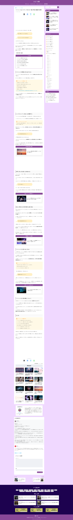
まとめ (47, 101)
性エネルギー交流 (50, 46)
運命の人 (52, 491)
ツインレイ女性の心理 (34, 491)
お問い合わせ (32, 517)
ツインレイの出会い (41, 491)
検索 (58, 7)
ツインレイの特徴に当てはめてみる (50, 93)
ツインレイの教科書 (22, 491)
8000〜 (48, 70)
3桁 (48, 58)
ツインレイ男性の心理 (28, 491)
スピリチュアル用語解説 (37, 517)
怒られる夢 (49, 83)
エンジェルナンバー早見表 (51, 53)
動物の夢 (49, 87)
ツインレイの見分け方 (47, 491)
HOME (37, 515)
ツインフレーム (50, 48)
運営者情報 (28, 517)
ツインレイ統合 (40, 363)
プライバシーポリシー (44, 517)
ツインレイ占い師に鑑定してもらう (22, 65)
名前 (16, 468)
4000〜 (48, 64)
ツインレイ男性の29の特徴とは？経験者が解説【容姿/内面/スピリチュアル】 (26, 90)
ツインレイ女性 (50, 39)
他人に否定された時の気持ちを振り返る (23, 62)
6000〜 (48, 67)
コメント (17, 458)
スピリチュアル (50, 36)
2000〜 (48, 61)
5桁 (48, 73)
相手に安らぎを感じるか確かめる (50, 96)
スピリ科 (36, 1)
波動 (48, 51)
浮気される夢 (49, 80)
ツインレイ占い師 (50, 43)
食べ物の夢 (49, 86)
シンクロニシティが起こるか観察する (23, 59)
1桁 (48, 55)
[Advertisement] (29, 22)
